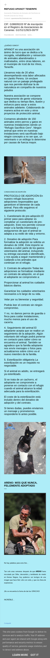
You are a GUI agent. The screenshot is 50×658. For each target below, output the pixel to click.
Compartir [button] (7, 623)
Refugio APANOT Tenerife (20, 9)
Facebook (9, 35)
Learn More (20, 654)
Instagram (21, 35)
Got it (35, 654)
